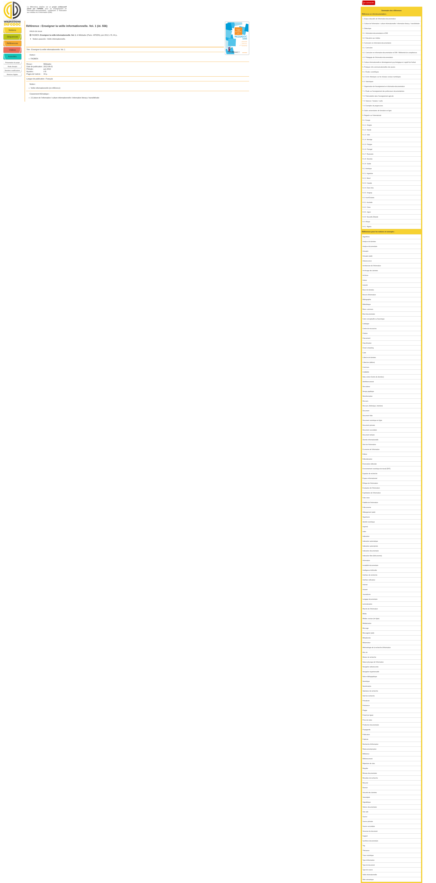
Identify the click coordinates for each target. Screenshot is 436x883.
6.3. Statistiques (368, 81)
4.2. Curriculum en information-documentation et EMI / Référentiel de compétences (390, 52)
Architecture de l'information (372, 266)
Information (366, 560)
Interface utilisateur (369, 580)
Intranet (365, 589)
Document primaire (369, 425)
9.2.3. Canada (367, 183)
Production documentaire (371, 725)
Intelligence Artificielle (370, 570)
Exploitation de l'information (372, 493)
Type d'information (368, 860)
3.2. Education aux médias (371, 38)
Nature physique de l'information (373, 662)
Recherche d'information (370, 744)
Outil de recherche (369, 696)
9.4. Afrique (366, 222)
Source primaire (368, 821)
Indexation (366, 536)
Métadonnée (367, 638)
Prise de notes (367, 720)
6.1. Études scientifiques (371, 72)
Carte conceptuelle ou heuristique (373, 319)
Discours (365, 401)
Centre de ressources (370, 328)
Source (365, 817)
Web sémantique (368, 879)
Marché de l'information (370, 609)
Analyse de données (369, 241)
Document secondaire (370, 430)
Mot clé (365, 652)
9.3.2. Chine (366, 207)
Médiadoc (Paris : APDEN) (89, 35)
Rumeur (365, 787)
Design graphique (368, 391)
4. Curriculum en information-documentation (377, 43)
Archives (365, 275)
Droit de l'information (369, 444)
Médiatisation (367, 623)
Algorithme (366, 237)
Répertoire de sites (369, 763)
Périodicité (366, 701)
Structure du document (370, 831)
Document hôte (368, 415)
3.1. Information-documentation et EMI (375, 33)
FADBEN (35, 35)
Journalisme (366, 594)
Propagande (366, 730)
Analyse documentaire (370, 246)
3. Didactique (367, 28)
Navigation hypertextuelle (371, 672)
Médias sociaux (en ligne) (371, 618)
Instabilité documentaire (370, 565)
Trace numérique (368, 855)
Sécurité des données (370, 792)
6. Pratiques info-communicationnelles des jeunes (379, 67)
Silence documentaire (370, 807)
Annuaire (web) (367, 256)
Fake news (366, 498)
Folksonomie (367, 507)
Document (366, 411)
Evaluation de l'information (371, 488)
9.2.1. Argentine (368, 173)
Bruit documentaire (369, 314)
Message (366, 628)
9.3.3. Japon (367, 212)
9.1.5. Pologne (367, 144)
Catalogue (366, 324)
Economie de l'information (371, 449)
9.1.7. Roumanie (368, 154)
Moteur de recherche (369, 657)
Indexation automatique (370, 541)
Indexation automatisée (370, 546)
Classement (366, 338)
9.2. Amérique (367, 168)
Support (365, 836)
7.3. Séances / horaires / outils (373, 101)
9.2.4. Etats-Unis (368, 188)
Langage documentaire (370, 599)
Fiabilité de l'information (370, 502)
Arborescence (367, 261)
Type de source (368, 870)
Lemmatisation (367, 604)
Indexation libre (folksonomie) (372, 556)
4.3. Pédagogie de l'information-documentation (378, 57)
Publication (366, 734)
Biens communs (368, 309)
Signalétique (367, 802)
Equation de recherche (370, 473)
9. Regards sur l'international (372, 115)
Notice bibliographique (370, 676)
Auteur (365, 280)
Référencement (368, 759)
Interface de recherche (370, 575)
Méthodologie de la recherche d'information (377, 647)
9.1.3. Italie (366, 135)
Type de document (369, 865)
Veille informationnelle (56, 39)
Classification (367, 343)
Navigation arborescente (370, 667)
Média (365, 614)
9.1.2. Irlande (367, 130)
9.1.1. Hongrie (367, 125)
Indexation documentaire (371, 551)
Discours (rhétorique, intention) (373, 406)
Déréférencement (368, 381)
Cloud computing (368, 348)
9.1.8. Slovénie (367, 159)
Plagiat (365, 710)
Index (364, 531)
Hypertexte (366, 517)
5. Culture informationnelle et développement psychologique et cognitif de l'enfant (389, 62)
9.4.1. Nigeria (367, 226)
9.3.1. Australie (367, 202)
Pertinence (366, 705)
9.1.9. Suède (367, 164)
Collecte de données (369, 357)
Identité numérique (369, 522)
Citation (365, 333)
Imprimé (365, 527)
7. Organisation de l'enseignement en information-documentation (384, 86)
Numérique (366, 681)
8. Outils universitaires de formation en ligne (377, 110)
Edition (365, 454)
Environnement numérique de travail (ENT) (376, 469)
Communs (366, 367)
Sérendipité (366, 797)
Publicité (365, 739)
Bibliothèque (367, 304)
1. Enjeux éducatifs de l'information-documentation (379, 19)
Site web (365, 812)
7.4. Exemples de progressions (373, 106)
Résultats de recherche (370, 778)
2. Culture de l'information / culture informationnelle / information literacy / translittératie (391, 23)
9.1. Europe (366, 120)
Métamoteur (366, 642)
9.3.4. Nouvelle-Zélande (370, 217)
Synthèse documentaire (370, 841)
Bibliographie (367, 299)
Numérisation (367, 686)
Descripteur (366, 386)
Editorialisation (367, 459)
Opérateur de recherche (370, 691)
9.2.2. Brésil (366, 178)
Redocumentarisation (369, 749)
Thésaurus (366, 850)
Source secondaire (369, 826)
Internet (365, 584)
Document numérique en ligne (372, 420)
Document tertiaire (369, 435)
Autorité (365, 285)
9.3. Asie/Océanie (368, 197)
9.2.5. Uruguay (367, 193)
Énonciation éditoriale (370, 464)
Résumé (365, 783)
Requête (365, 768)
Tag (364, 845)
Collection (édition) (369, 362)
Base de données (368, 290)
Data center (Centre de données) (373, 377)
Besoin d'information (369, 295)
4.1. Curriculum (368, 48)
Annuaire (365, 251)
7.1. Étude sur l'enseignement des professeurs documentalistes (383, 91)
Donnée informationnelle (370, 440)
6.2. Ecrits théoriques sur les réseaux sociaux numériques (382, 77)
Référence (366, 754)
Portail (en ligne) (368, 715)
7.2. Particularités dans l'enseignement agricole (378, 96)
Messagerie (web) (368, 633)
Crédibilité (366, 372)
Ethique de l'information (370, 483)
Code (364, 353)
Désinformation (367, 396)
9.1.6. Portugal (367, 149)
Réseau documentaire (370, 773)
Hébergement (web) (369, 512)
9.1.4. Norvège (367, 139)
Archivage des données (370, 270)
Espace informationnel (370, 478)
